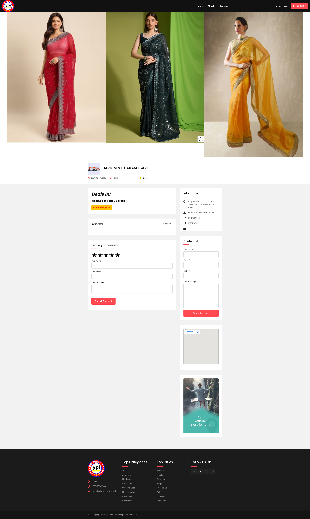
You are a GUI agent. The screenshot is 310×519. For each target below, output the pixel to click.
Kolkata (160, 470)
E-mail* (186, 260)
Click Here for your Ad (101, 208)
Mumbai (160, 475)
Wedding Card (128, 488)
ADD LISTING (301, 6)
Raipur (160, 492)
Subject (186, 271)
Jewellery (126, 475)
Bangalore (161, 501)
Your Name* (188, 249)
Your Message (189, 282)
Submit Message (201, 313)
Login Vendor (283, 6)
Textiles (125, 470)
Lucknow (161, 496)
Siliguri (160, 483)
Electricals (127, 496)
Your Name (96, 261)
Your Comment (97, 282)
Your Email (96, 272)
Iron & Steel (127, 483)
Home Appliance (129, 492)
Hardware (126, 479)
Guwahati (161, 479)
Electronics (127, 501)
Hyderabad (162, 488)
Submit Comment (103, 301)
